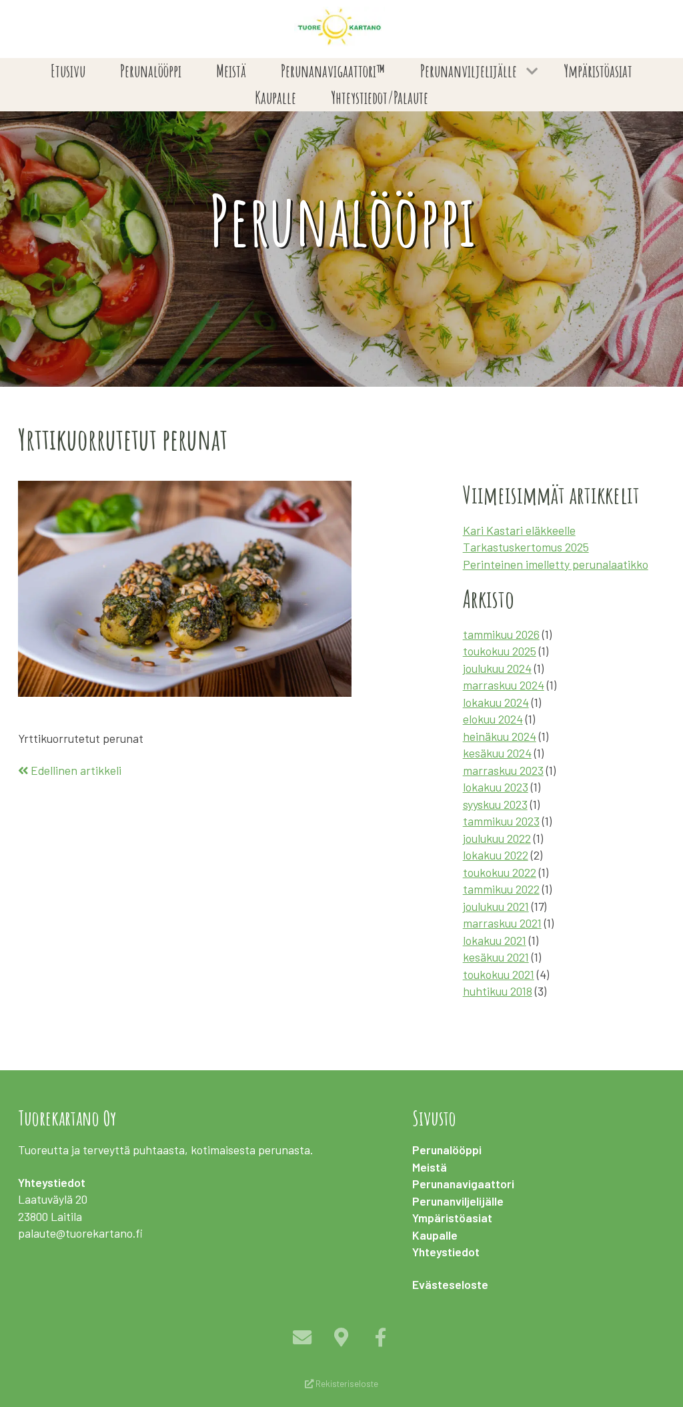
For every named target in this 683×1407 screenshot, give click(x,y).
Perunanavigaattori (463, 1183)
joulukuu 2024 (497, 668)
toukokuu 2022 (499, 872)
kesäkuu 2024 (497, 753)
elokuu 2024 (493, 719)
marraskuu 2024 (503, 684)
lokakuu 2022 (495, 855)
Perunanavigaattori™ (333, 71)
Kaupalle (275, 97)
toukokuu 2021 (498, 974)
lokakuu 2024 (496, 702)
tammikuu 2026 (501, 634)
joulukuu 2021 (496, 906)
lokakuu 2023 (495, 787)
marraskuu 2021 (502, 923)
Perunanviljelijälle (468, 71)
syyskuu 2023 (495, 804)
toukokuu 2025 (499, 650)
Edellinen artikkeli (74, 770)
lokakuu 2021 (494, 940)
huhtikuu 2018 (497, 991)
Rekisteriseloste (345, 1383)
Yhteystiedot (446, 1251)
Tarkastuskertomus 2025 (526, 546)
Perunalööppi (150, 71)
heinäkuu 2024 (499, 736)
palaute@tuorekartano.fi (80, 1233)
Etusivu (68, 71)
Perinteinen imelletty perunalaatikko (555, 564)
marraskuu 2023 (503, 770)
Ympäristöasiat (598, 71)
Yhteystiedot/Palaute (379, 97)
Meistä (231, 71)
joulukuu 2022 (497, 838)
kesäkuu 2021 (496, 957)
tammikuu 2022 (501, 889)
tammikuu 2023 (501, 821)
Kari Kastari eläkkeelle (519, 530)
